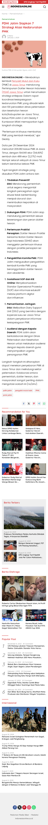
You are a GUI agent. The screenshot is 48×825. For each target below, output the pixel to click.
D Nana (10, 36)
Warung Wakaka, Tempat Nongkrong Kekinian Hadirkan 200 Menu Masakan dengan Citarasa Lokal (24, 656)
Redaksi (34, 815)
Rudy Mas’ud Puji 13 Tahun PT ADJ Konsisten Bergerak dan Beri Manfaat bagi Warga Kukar (11, 455)
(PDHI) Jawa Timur (12, 92)
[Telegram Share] (39, 403)
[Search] (44, 7)
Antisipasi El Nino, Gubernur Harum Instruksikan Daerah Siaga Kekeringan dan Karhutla (35, 430)
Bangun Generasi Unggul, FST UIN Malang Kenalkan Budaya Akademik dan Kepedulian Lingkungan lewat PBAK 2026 (31, 544)
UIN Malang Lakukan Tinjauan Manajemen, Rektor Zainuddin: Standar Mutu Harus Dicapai (26, 647)
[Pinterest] (24, 807)
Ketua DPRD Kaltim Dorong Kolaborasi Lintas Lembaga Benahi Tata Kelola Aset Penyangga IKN (12, 430)
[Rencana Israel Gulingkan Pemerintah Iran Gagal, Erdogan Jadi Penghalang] (24, 719)
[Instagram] (29, 807)
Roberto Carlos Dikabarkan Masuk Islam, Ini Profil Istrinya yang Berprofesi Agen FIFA (23, 604)
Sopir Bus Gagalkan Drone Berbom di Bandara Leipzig (22, 765)
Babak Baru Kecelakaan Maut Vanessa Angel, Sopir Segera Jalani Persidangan (25, 665)
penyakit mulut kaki (23, 390)
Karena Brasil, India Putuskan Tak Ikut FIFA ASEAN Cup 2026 (35, 625)
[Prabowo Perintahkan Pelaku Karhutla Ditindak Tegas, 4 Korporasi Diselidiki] (24, 517)
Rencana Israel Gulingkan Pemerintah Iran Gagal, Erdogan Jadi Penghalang (23, 737)
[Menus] (3, 7)
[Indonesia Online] (19, 7)
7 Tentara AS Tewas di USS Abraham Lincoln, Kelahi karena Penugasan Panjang (24, 756)
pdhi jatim (7, 390)
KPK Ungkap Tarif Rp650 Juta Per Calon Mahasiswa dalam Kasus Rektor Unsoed (31, 556)
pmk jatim (7, 395)
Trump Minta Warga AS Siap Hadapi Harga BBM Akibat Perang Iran (22, 747)
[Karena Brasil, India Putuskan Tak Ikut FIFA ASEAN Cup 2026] (36, 615)
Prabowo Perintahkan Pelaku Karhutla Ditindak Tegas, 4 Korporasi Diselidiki (24, 535)
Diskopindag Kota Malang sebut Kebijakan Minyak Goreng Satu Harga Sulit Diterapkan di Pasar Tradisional (26, 674)
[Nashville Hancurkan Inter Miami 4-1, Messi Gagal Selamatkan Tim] (12, 615)
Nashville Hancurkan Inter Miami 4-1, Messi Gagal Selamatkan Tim (12, 625)
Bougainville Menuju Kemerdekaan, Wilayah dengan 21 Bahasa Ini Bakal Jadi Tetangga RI (21, 783)
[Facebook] (15, 807)
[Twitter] (20, 807)
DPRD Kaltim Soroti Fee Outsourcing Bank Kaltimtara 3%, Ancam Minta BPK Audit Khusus (36, 479)
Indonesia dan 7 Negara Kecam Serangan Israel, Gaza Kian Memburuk (23, 774)
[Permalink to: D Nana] (4, 36)
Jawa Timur (18, 84)
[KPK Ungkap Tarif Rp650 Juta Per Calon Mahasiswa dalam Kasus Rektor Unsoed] (10, 557)
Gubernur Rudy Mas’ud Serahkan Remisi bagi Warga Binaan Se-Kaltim (12, 479)
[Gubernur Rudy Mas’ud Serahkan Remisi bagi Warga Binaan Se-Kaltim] (12, 469)
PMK (37, 390)
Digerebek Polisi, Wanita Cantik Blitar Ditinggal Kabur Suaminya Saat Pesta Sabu (26, 683)
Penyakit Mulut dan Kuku (25, 81)
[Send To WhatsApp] (44, 403)
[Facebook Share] (24, 403)
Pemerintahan (8, 19)
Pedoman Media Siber (19, 815)
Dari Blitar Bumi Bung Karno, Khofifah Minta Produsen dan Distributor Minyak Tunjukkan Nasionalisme (26, 693)
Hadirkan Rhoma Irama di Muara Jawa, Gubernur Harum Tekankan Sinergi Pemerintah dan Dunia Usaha (36, 455)
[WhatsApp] (34, 807)
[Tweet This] (29, 403)
